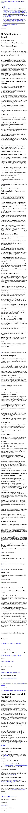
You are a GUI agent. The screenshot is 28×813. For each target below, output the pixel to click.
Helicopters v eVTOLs (14, 11)
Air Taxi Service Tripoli (15, 20)
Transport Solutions (13, 8)
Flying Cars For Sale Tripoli (16, 21)
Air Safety (10, 14)
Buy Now (3, 745)
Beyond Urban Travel (12, 15)
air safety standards (12, 774)
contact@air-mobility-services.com (9, 796)
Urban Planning (16, 14)
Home (4, 6)
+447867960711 (4, 805)
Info (4, 7)
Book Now (3, 28)
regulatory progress (9, 765)
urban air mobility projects (21, 765)
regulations (14, 789)
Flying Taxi (6, 8)
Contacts (5, 25)
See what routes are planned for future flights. (11, 643)
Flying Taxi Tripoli (7, 19)
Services (5, 17)
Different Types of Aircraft (9, 10)
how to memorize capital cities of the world (11, 742)
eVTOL (6, 755)
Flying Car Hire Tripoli (12, 24)
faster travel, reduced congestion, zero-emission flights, (11, 781)
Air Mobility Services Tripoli (13, 22)
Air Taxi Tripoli (15, 19)
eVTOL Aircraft (21, 8)
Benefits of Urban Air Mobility (15, 12)
